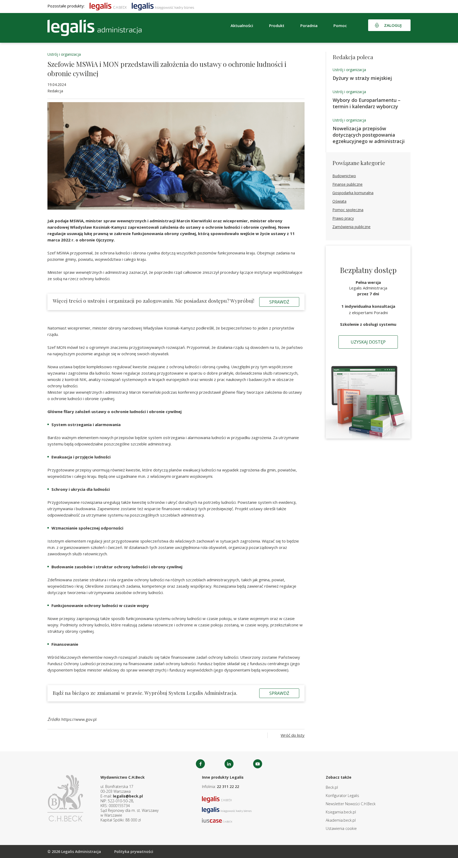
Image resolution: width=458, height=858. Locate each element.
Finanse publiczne (347, 184)
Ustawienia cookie (341, 828)
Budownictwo (344, 175)
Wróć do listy (293, 735)
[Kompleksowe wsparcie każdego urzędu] (94, 28)
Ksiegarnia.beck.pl (341, 811)
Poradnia (309, 25)
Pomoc (340, 25)
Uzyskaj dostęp (368, 342)
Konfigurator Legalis (342, 795)
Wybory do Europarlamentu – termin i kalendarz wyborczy (366, 103)
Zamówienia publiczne (351, 226)
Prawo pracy (343, 218)
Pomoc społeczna (347, 209)
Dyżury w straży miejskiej (362, 78)
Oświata (339, 201)
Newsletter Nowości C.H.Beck (351, 803)
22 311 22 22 (228, 786)
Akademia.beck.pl (341, 820)
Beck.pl (332, 787)
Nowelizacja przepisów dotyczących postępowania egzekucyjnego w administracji (369, 134)
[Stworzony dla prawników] (108, 5)
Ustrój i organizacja (64, 54)
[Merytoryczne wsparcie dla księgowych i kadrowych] (163, 5)
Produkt (276, 25)
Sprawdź (279, 302)
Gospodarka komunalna (352, 192)
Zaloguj (393, 25)
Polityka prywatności (133, 851)
